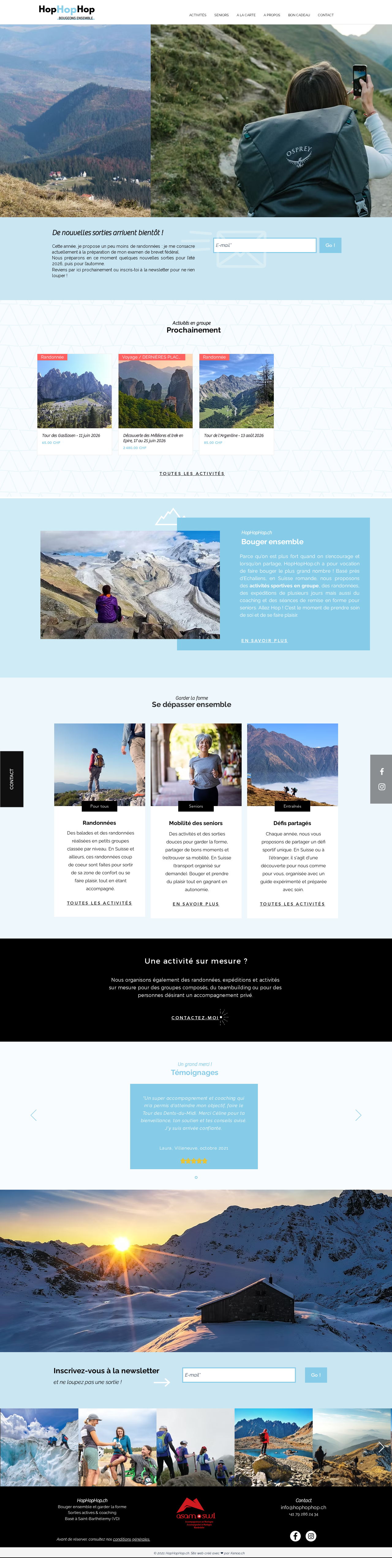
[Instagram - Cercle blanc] (311, 1536)
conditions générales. (131, 1539)
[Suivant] (358, 1116)
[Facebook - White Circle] (295, 1536)
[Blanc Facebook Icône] (381, 771)
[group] (196, 404)
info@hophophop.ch (303, 1507)
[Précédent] (33, 1116)
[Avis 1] (196, 1177)
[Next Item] (381, 1447)
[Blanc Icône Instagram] (381, 786)
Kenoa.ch (238, 1553)
